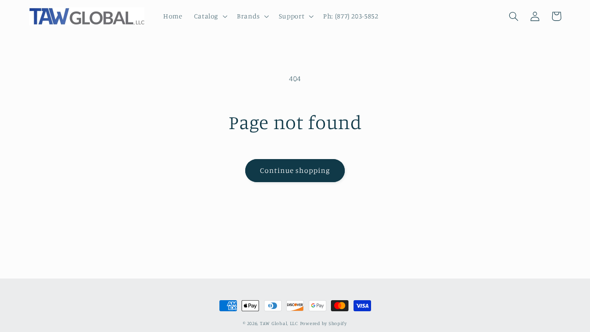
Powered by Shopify (323, 323)
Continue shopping (295, 170)
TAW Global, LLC (279, 323)
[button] (209, 16)
